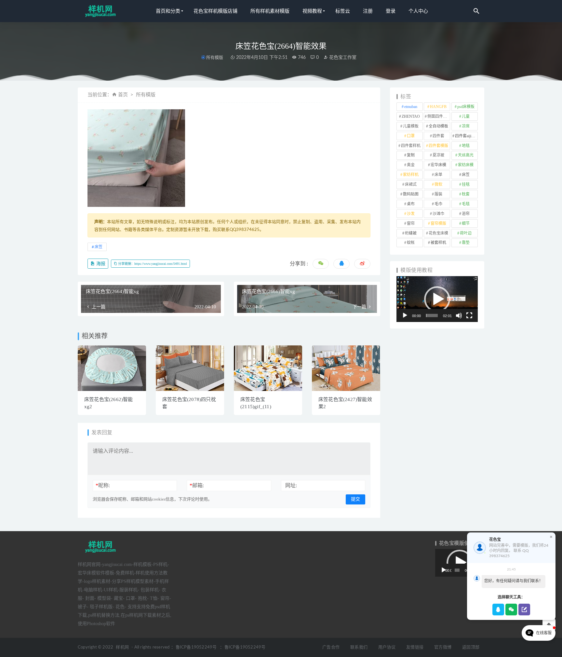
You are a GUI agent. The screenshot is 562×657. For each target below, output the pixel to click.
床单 (438, 174)
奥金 (411, 165)
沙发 (411, 213)
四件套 (438, 136)
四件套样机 (411, 145)
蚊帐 (411, 242)
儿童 (466, 116)
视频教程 (312, 11)
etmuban (410, 106)
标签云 (342, 11)
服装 (438, 194)
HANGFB (438, 106)
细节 (466, 223)
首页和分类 (168, 11)
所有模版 (214, 57)
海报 (100, 263)
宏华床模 (438, 165)
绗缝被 (411, 233)
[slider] (432, 315)
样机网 (122, 647)
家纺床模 (466, 165)
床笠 (98, 247)
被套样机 (438, 242)
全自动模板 (438, 126)
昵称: (103, 485)
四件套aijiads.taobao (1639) (466, 136)
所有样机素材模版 (269, 11)
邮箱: (197, 485)
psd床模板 (466, 106)
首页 (123, 94)
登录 (390, 11)
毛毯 (466, 204)
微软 (438, 184)
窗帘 (411, 223)
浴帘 (466, 213)
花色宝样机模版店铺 (215, 11)
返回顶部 (470, 647)
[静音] (459, 315)
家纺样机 (411, 174)
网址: (291, 485)
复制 (411, 155)
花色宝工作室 (342, 57)
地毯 (466, 145)
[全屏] (469, 315)
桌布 (411, 204)
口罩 (411, 136)
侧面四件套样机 (438, 116)
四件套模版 (438, 145)
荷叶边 (466, 233)
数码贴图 (411, 194)
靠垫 (466, 242)
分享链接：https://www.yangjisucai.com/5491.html (152, 263)
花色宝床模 (438, 233)
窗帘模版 (438, 223)
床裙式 (411, 184)
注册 (368, 11)
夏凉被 (438, 155)
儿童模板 (411, 126)
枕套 (466, 194)
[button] (437, 299)
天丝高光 (466, 155)
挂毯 (466, 184)
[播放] (405, 315)
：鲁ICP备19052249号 (194, 647)
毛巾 (438, 204)
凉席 (466, 126)
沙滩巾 (438, 213)
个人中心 (418, 11)
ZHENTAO (411, 116)
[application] (437, 299)
